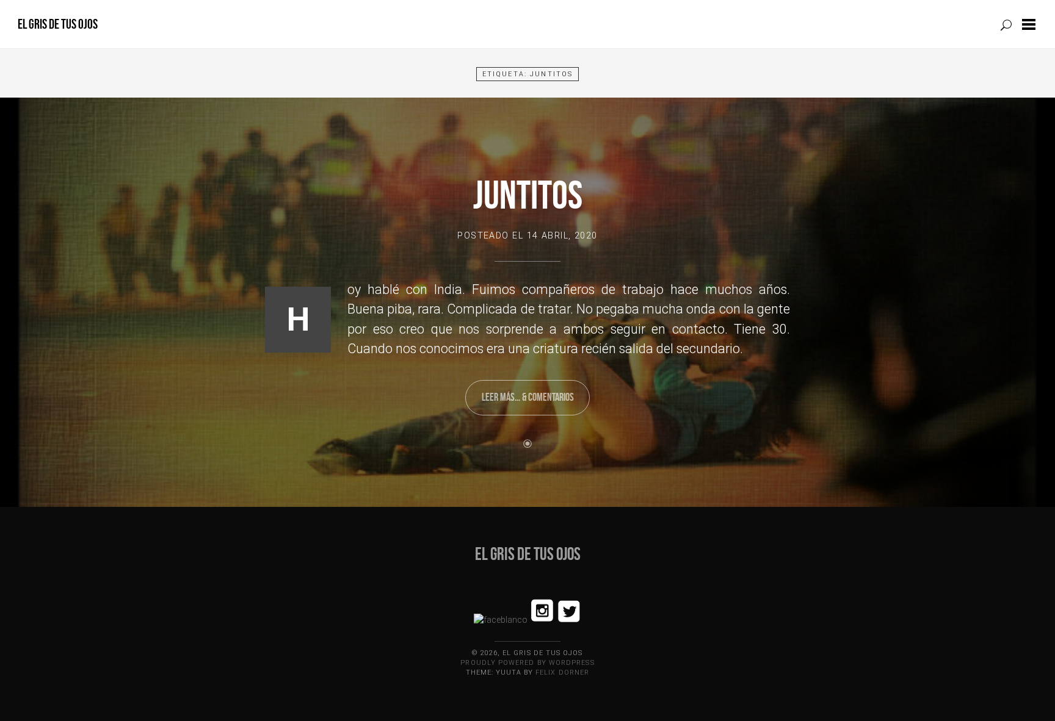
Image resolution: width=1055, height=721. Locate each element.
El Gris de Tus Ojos (58, 24)
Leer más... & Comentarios (528, 397)
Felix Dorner (562, 672)
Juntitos (527, 195)
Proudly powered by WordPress (527, 663)
